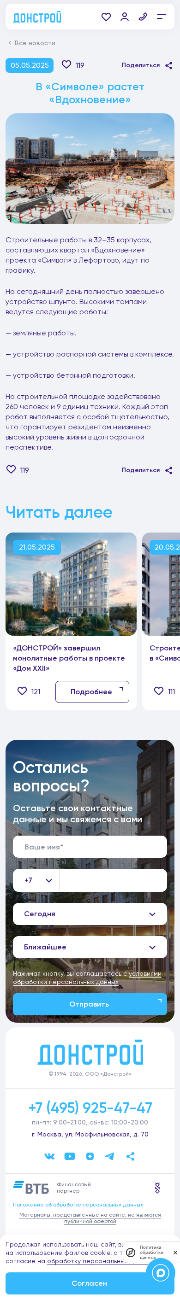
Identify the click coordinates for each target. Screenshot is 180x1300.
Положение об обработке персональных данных (78, 1204)
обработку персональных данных (99, 1261)
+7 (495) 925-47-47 (90, 1108)
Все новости (35, 43)
